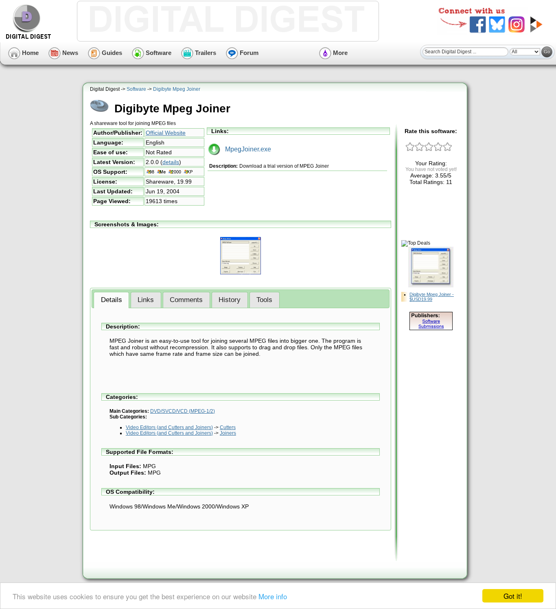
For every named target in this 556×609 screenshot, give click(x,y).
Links (146, 300)
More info (272, 596)
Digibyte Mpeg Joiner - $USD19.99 (431, 297)
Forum (248, 52)
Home (29, 52)
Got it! (512, 596)
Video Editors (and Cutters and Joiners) (169, 427)
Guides (111, 52)
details (170, 162)
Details (111, 300)
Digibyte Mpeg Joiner (176, 89)
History (230, 300)
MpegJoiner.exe (245, 149)
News (69, 52)
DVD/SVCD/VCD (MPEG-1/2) (182, 411)
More (339, 52)
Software (157, 52)
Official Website (166, 132)
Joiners (228, 433)
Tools (264, 300)
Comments (186, 300)
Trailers (204, 52)
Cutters (228, 427)
